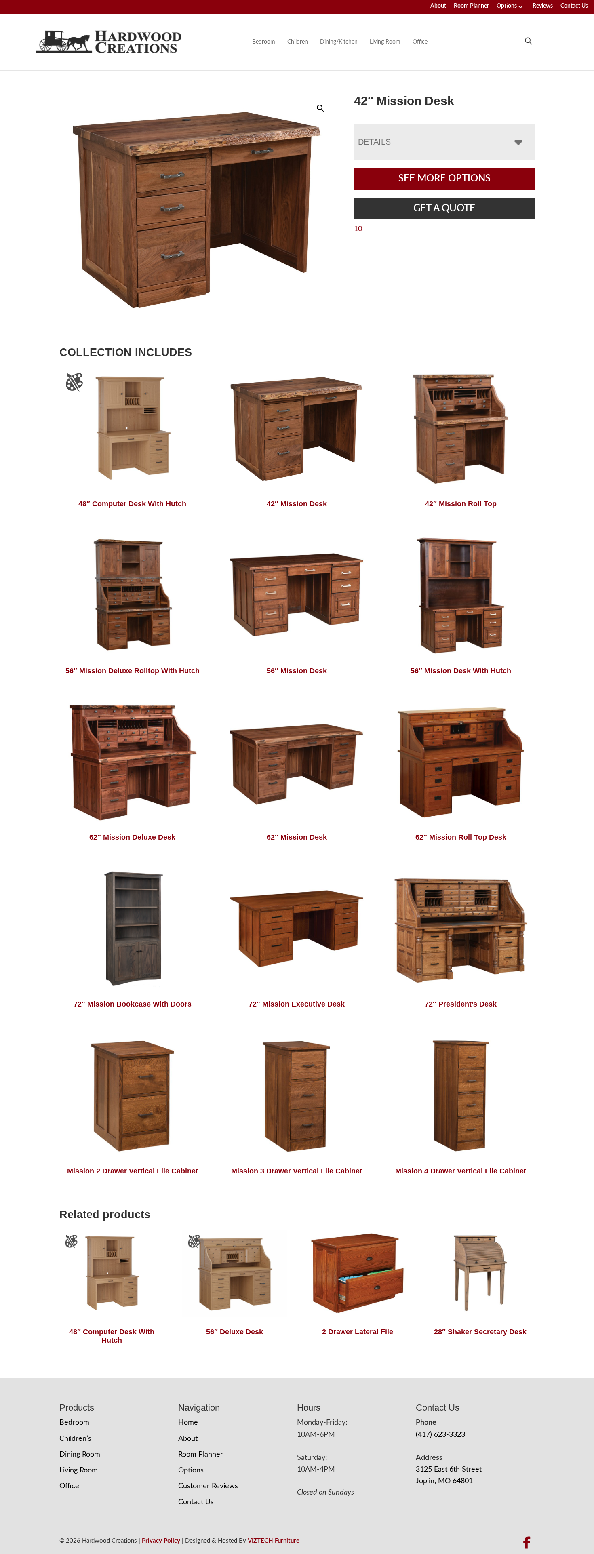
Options (507, 6)
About (438, 6)
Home (188, 1422)
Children (297, 42)
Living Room (385, 42)
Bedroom (263, 42)
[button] (320, 108)
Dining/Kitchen (339, 42)
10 (358, 229)
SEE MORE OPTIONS (444, 178)
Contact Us (574, 6)
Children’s (75, 1438)
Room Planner (471, 6)
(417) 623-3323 (440, 1434)
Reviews (543, 6)
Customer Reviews (208, 1486)
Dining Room (79, 1454)
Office (420, 42)
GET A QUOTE (444, 208)
